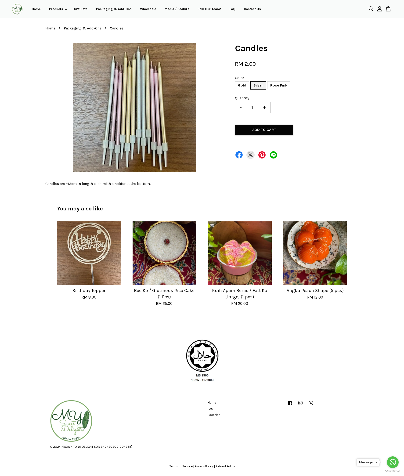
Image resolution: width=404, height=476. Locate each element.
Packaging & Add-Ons (114, 9)
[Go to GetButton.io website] (392, 471)
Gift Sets (80, 9)
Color (239, 78)
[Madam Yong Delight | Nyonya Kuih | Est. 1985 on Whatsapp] (311, 405)
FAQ (232, 9)
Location (214, 415)
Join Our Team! (209, 9)
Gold (242, 85)
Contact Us (252, 9)
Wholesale (148, 9)
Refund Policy (225, 466)
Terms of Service (181, 466)
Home (36, 9)
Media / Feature (177, 9)
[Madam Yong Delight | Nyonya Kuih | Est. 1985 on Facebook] (290, 405)
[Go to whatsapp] (393, 462)
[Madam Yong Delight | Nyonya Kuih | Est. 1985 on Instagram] (300, 405)
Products (56, 9)
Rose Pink (278, 85)
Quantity (242, 98)
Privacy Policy (204, 466)
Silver (258, 85)
